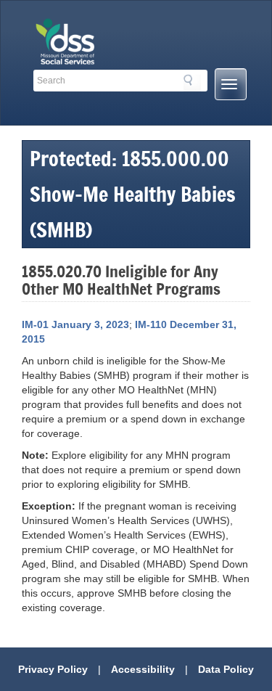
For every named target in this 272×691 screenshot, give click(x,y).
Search (192, 82)
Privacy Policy (53, 669)
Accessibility (143, 669)
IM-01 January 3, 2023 (75, 324)
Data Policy (226, 669)
